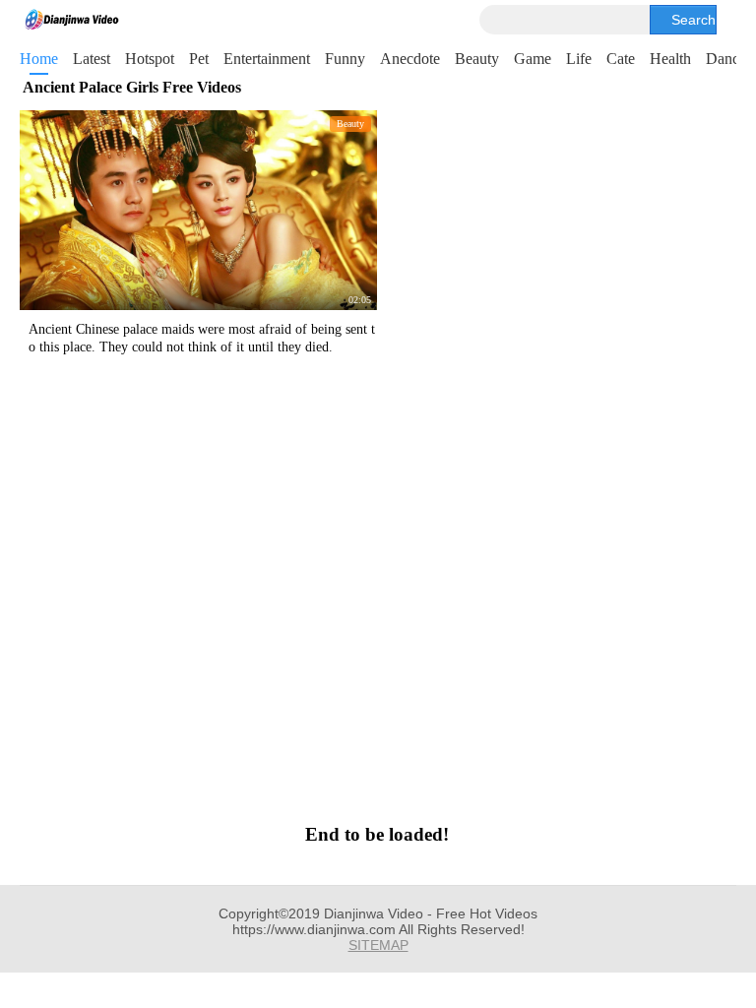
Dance (726, 58)
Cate (620, 58)
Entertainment (266, 58)
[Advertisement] (376, 587)
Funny (345, 58)
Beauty (477, 58)
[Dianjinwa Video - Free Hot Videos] (72, 20)
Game (532, 58)
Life (579, 58)
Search (693, 20)
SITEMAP (378, 945)
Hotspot (149, 58)
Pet (199, 58)
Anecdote (410, 58)
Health (670, 58)
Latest (91, 58)
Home (39, 58)
